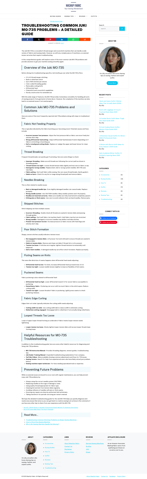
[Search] (122, 29)
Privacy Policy (69, 452)
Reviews (82, 16)
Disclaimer (68, 449)
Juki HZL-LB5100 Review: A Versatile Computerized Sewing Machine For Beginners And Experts (51, 407)
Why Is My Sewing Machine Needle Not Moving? (42, 424)
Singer (88, 452)
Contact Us (68, 446)
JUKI (87, 449)
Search (101, 25)
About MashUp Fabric (71, 443)
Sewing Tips (69, 16)
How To (103, 183)
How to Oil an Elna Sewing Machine (38, 422)
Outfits (94, 16)
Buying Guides (55, 16)
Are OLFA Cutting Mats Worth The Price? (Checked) (38, 409)
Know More (112, 83)
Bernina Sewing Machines (95, 443)
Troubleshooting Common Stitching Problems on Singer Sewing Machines (51, 420)
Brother (88, 446)
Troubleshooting (56, 21)
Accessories (105, 175)
